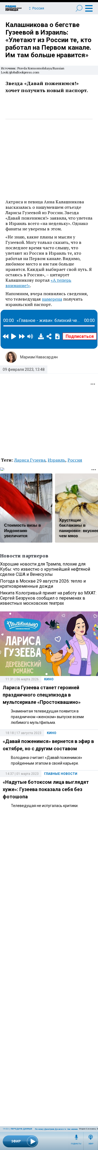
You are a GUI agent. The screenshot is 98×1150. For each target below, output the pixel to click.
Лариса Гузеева (29, 460)
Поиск (79, 8)
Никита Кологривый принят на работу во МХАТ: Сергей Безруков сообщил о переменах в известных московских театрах (48, 598)
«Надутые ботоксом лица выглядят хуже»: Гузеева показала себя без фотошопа (46, 789)
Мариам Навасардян (39, 357)
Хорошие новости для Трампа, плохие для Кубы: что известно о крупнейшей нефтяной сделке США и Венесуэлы (45, 569)
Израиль (56, 460)
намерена (52, 299)
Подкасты (76, 1144)
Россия (75, 460)
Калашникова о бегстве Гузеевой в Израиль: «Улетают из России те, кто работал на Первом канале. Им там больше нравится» (48, 40)
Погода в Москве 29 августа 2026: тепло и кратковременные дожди (43, 584)
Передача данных (21, 1129)
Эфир (90, 1144)
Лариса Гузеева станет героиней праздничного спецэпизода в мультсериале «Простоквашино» (42, 695)
